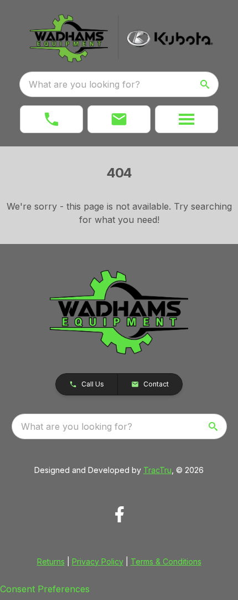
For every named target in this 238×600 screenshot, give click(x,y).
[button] (51, 119)
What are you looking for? (84, 84)
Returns (51, 561)
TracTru (157, 470)
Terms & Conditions (166, 561)
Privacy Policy (97, 561)
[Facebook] (119, 514)
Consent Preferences (45, 588)
